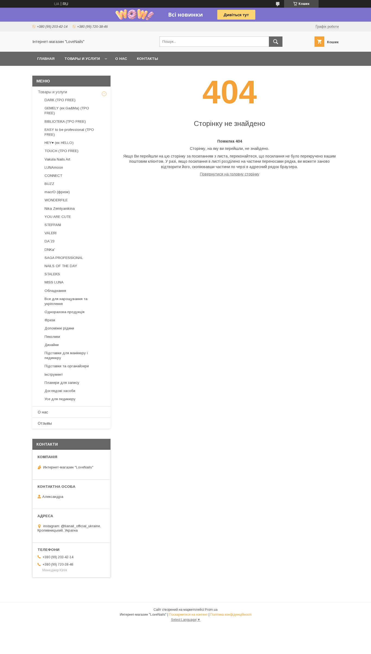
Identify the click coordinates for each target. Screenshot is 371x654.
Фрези (50, 320)
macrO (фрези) (57, 192)
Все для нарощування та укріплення (66, 301)
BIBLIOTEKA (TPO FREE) (65, 121)
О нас (121, 59)
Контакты (147, 59)
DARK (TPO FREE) (60, 100)
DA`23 (50, 241)
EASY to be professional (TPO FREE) (69, 132)
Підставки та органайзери (67, 366)
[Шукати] (275, 41)
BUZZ (49, 184)
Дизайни (52, 345)
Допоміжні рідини (59, 328)
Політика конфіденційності (230, 614)
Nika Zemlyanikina (60, 208)
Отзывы (45, 423)
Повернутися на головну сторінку (229, 174)
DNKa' (50, 250)
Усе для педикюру (60, 399)
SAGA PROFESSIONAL (64, 258)
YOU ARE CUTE (58, 217)
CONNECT (53, 176)
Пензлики (52, 337)
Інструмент (54, 374)
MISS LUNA (54, 282)
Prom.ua (211, 610)
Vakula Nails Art (57, 159)
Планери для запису (62, 383)
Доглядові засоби (60, 391)
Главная (46, 59)
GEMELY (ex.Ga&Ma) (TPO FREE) (67, 110)
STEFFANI (53, 225)
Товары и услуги (82, 59)
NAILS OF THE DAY (61, 266)
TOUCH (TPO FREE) (61, 151)
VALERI (50, 233)
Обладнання (55, 291)
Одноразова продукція (64, 312)
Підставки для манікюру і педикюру (66, 355)
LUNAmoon (54, 167)
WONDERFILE (56, 200)
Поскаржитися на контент (188, 614)
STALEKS (52, 274)
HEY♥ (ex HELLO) (59, 143)
